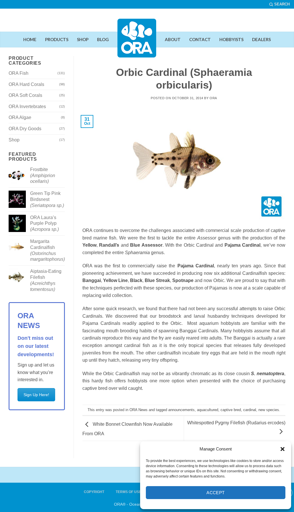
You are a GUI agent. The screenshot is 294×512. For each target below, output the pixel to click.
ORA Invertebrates (27, 106)
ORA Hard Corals (26, 84)
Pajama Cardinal (242, 245)
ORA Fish (18, 73)
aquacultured (207, 410)
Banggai (91, 280)
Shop (14, 139)
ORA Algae (20, 117)
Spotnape (183, 280)
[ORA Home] (136, 42)
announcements (181, 410)
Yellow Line (115, 280)
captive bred (230, 410)
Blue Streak (157, 280)
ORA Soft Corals (25, 95)
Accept (215, 492)
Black (136, 280)
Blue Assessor (146, 245)
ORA (213, 98)
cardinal (249, 410)
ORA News (138, 410)
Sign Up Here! (36, 394)
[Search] (279, 4)
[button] (282, 449)
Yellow (89, 245)
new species (268, 410)
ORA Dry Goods (25, 128)
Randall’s (109, 245)
